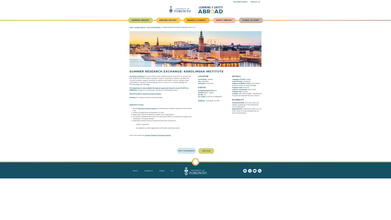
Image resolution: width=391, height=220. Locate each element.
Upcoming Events (240, 2)
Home (131, 27)
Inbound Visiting (167, 20)
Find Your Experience (154, 27)
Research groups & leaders (152, 94)
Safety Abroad (224, 20)
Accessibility (148, 171)
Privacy (135, 171)
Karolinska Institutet (137, 76)
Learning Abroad (140, 20)
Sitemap (162, 171)
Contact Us (255, 2)
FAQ (172, 171)
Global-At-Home (250, 20)
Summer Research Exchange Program (158, 135)
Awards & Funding (196, 20)
